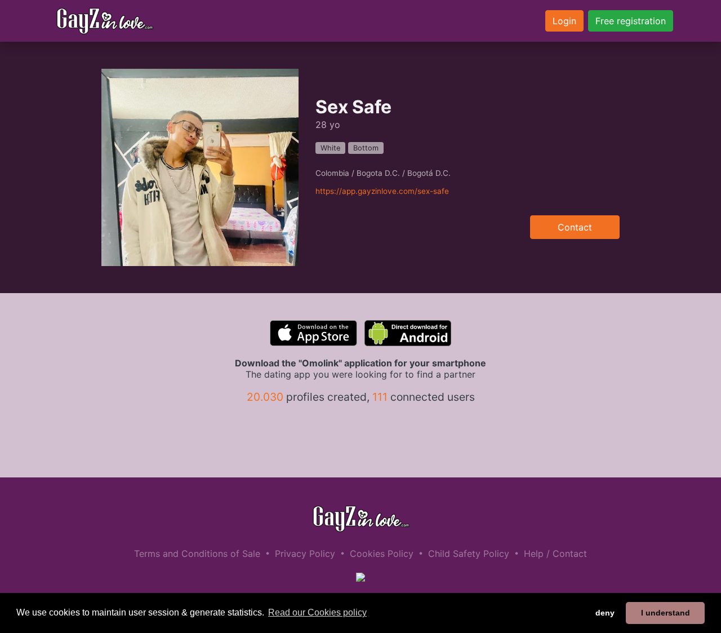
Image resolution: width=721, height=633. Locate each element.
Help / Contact (555, 553)
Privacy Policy (305, 553)
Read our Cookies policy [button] (317, 612)
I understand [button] (665, 612)
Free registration (630, 20)
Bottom (366, 148)
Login (564, 20)
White (330, 148)
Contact (575, 227)
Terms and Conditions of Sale (197, 553)
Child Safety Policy (468, 553)
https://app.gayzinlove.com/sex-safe (382, 191)
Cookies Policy (381, 553)
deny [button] (605, 612)
